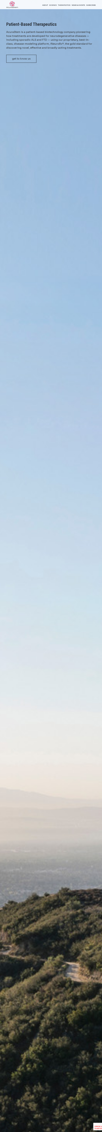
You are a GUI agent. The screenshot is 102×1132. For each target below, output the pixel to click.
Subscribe (91, 5)
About (45, 5)
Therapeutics (64, 5)
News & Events (78, 5)
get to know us (21, 58)
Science (53, 5)
